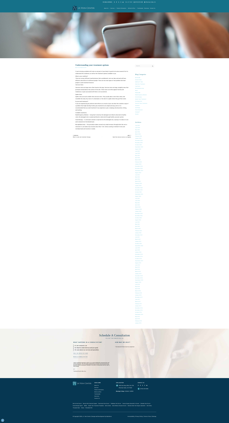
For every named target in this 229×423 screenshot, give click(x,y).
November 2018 (139, 278)
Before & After (97, 391)
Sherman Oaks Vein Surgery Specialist (136, 405)
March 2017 (138, 301)
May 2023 (137, 202)
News (136, 90)
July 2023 (137, 198)
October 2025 (138, 144)
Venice (82, 407)
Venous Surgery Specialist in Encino (130, 403)
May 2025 (137, 155)
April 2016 (137, 318)
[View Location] (145, 2)
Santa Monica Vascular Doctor (119, 405)
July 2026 (137, 125)
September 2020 (139, 245)
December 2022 (139, 213)
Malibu (85, 405)
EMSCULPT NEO (139, 82)
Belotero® (137, 77)
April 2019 (137, 269)
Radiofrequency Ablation (141, 94)
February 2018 (138, 293)
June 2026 (137, 127)
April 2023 (137, 205)
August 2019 (138, 262)
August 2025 (138, 149)
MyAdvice (109, 416)
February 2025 (138, 162)
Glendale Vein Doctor (145, 403)
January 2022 (138, 232)
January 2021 (138, 241)
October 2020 (138, 243)
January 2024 (138, 185)
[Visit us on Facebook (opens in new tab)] (117, 2)
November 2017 (139, 297)
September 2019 (139, 260)
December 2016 (139, 308)
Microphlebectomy (139, 88)
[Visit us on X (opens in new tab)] (121, 2)
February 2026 (138, 136)
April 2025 (137, 157)
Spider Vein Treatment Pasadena (96, 405)
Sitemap (154, 416)
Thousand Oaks (76, 407)
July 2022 (137, 222)
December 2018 (139, 275)
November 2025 (139, 142)
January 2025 (138, 164)
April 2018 (137, 288)
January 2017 (138, 305)
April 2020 (137, 250)
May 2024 (137, 177)
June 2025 (137, 153)
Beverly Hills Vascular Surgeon (90, 403)
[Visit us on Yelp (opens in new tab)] (119, 2)
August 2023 (138, 196)
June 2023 (137, 200)
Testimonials (97, 394)
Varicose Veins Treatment (141, 103)
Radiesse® (137, 92)
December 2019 (139, 254)
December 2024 (139, 166)
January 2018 (138, 295)
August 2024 (138, 172)
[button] (109, 8)
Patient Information (99, 389)
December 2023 (139, 187)
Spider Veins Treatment (140, 99)
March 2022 (138, 228)
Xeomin (137, 114)
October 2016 (138, 312)
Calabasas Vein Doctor (116, 403)
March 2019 (138, 271)
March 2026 (138, 134)
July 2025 (137, 151)
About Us (96, 385)
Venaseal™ (137, 112)
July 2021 (137, 237)
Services (96, 387)
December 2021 (139, 235)
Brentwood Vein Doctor (103, 403)
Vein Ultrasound (139, 109)
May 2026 (137, 129)
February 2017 (138, 303)
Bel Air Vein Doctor (77, 403)
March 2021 (138, 239)
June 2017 (137, 299)
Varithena (137, 105)
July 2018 (137, 284)
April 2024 (137, 179)
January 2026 (138, 138)
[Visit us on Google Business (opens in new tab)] (123, 2)
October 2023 (138, 192)
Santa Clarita (108, 405)
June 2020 (137, 247)
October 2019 (138, 258)
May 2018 (137, 286)
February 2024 (138, 183)
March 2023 (138, 207)
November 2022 (139, 215)
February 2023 (138, 209)
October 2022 (138, 217)
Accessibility (131, 416)
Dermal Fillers (138, 79)
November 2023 (139, 189)
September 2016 (139, 314)
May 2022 (137, 224)
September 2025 (139, 147)
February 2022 (138, 230)
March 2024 (138, 181)
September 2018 (139, 280)
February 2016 (138, 320)
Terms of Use (147, 416)
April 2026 (137, 131)
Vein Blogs (137, 107)
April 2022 (137, 226)
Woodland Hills (88, 407)
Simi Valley (149, 405)
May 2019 (137, 267)
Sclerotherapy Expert (78, 405)
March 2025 (138, 159)
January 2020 (138, 252)
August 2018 (138, 282)
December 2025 (139, 140)
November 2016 (139, 310)
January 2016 (138, 323)
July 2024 (137, 174)
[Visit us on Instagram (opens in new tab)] (114, 2)
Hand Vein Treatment (140, 84)
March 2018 (138, 290)
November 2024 (139, 168)
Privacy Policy (139, 416)
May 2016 (137, 316)
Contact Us (97, 398)
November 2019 (139, 256)
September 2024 (139, 170)
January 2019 (138, 273)
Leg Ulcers (137, 86)
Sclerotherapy (138, 97)
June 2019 (137, 265)
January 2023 (138, 211)
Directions (96, 396)
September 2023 (139, 194)
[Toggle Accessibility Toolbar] (2, 420)
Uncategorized (138, 101)
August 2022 (138, 220)
